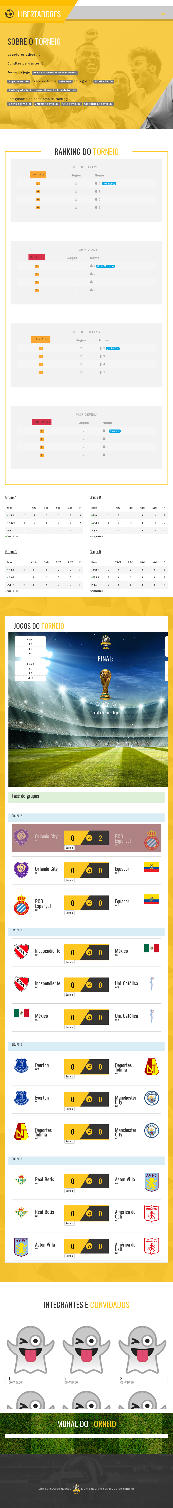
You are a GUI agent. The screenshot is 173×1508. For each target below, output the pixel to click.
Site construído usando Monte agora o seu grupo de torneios (86, 1488)
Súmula (69, 847)
